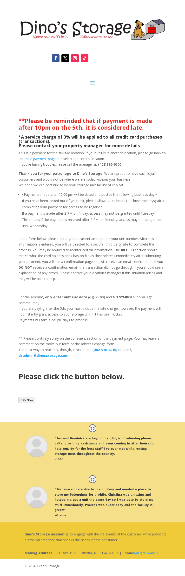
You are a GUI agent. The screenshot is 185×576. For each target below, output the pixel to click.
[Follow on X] (65, 58)
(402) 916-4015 (146, 553)
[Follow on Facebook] (55, 58)
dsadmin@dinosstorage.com (43, 355)
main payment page (40, 158)
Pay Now (26, 400)
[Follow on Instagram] (75, 58)
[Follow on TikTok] (84, 58)
